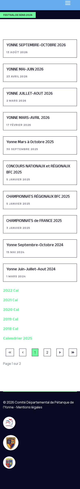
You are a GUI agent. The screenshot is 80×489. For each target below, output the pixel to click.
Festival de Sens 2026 (17, 15)
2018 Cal (10, 328)
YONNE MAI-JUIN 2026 (24, 69)
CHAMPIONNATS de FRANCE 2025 (34, 220)
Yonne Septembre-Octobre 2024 (34, 244)
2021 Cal (10, 300)
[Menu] (67, 3)
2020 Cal (11, 309)
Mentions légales (29, 407)
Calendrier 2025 (17, 338)
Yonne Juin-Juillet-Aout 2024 (31, 269)
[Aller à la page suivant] (59, 352)
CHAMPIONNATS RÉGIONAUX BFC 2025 (38, 196)
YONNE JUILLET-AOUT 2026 (29, 93)
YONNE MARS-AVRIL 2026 (28, 117)
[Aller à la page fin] (73, 352)
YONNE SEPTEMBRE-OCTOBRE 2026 (36, 45)
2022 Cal (11, 290)
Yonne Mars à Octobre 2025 (30, 141)
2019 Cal (10, 319)
